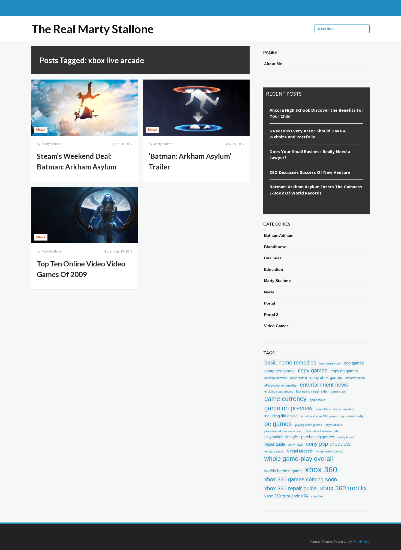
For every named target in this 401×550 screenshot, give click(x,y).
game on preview (288, 408)
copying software (275, 377)
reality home (345, 437)
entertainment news (324, 385)
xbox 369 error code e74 (286, 496)
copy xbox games (326, 377)
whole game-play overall (298, 458)
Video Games (276, 326)
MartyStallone (51, 144)
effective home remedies (280, 385)
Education (273, 269)
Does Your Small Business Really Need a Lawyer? (310, 154)
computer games (279, 371)
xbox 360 (321, 469)
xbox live (317, 496)
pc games (278, 423)
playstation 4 (333, 425)
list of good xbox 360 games (319, 416)
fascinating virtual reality (312, 391)
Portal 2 (271, 314)
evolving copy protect (278, 391)
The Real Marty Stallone (92, 29)
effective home (355, 377)
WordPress (361, 541)
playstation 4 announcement (282, 431)
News (40, 130)
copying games (344, 371)
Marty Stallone (277, 280)
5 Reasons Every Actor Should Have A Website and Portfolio (308, 134)
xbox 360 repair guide (290, 488)
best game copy (330, 363)
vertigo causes (274, 451)
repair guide (274, 444)
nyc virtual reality (352, 416)
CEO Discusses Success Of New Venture (310, 172)
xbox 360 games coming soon (300, 479)
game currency (285, 398)
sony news (295, 444)
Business (273, 258)
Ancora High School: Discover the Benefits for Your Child (316, 113)
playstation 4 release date (322, 431)
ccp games (354, 363)
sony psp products (328, 444)
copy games (312, 370)
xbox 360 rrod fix (343, 488)
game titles (323, 409)
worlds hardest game (283, 471)
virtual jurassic (300, 451)
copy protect (298, 377)
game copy (338, 391)
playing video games (308, 425)
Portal (269, 303)
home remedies (343, 409)
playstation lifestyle (281, 436)
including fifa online (281, 416)
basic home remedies (290, 363)
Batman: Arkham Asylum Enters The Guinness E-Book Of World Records (316, 190)
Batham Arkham (278, 235)
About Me (273, 64)
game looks (317, 400)
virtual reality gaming (329, 451)
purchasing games (317, 436)
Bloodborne (275, 247)
